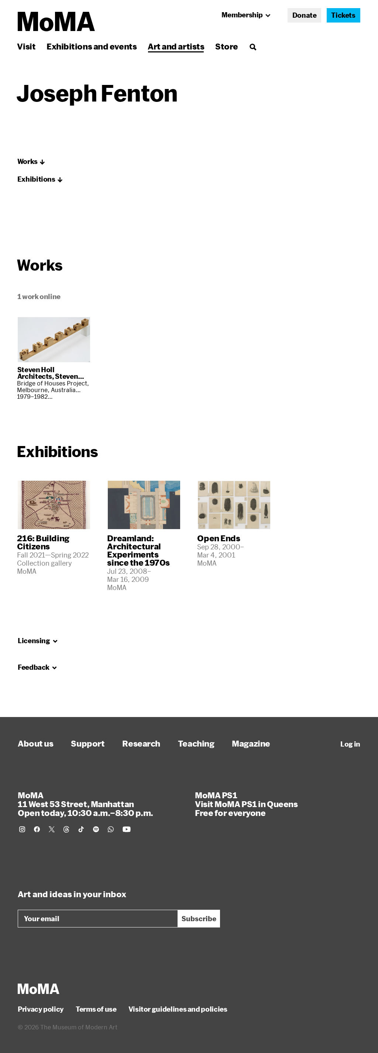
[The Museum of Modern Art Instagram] (22, 829)
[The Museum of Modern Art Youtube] (126, 829)
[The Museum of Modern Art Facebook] (37, 829)
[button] (31, 161)
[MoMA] (38, 989)
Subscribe (199, 919)
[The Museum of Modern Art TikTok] (81, 829)
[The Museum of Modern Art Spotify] (96, 829)
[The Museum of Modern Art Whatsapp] (110, 829)
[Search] (253, 46)
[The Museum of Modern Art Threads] (66, 829)
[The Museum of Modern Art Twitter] (51, 829)
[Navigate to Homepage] (56, 21)
